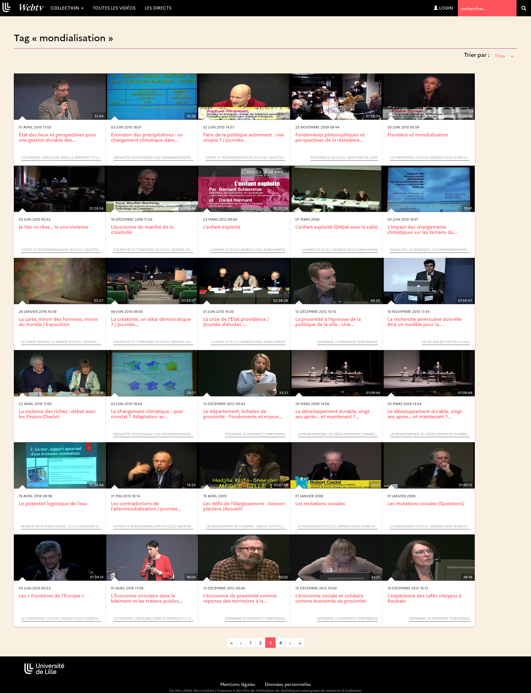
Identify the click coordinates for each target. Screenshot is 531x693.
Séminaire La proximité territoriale (347, 342)
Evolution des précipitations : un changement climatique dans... (147, 137)
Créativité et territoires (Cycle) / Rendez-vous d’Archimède (153, 249)
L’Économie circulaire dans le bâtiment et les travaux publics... (147, 598)
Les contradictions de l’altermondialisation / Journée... (146, 506)
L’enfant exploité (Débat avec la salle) (336, 226)
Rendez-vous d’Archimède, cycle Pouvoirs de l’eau (61, 526)
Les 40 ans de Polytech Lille (446, 342)
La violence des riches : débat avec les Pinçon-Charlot (57, 413)
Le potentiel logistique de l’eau (53, 503)
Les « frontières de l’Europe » (51, 595)
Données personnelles (288, 684)
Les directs (158, 8)
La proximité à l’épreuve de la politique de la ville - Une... (328, 321)
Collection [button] (66, 8)
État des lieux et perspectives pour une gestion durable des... (57, 137)
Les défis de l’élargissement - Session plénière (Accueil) (244, 506)
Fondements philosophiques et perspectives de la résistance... (330, 137)
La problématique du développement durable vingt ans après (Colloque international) (338, 434)
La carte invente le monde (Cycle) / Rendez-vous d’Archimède (61, 342)
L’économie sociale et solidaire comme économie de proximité (330, 598)
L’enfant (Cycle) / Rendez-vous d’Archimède (247, 249)
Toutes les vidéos (114, 8)
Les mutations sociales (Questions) (425, 503)
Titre (500, 56)
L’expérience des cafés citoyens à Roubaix (424, 598)
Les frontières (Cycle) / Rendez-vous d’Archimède (430, 157)
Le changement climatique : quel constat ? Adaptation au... (147, 413)
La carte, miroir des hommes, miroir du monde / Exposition (58, 321)
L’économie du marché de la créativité (142, 229)
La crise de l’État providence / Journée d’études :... (236, 321)
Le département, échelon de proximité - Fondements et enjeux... (242, 413)
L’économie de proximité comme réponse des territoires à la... (240, 598)
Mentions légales (237, 684)
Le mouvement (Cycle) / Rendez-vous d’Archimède (338, 526)
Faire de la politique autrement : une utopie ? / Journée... (243, 137)
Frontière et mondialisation (417, 134)
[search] (524, 8)
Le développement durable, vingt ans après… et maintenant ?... (332, 413)
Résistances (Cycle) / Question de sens (344, 157)
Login (445, 8)
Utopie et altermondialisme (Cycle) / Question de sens (245, 157)
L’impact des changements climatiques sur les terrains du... (422, 229)
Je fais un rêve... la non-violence (53, 226)
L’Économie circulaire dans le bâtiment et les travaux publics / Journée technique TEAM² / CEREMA (61, 157)
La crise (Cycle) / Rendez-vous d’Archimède (248, 342)
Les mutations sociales (320, 503)
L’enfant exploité (221, 226)
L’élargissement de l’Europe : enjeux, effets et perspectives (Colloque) (245, 526)
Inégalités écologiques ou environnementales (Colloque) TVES (153, 157)
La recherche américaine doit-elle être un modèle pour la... (424, 321)
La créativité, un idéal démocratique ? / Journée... (151, 321)
